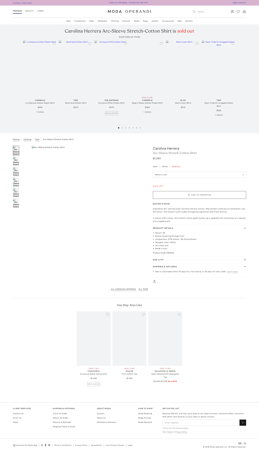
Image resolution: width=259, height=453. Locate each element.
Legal (130, 445)
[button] (118, 127)
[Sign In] (232, 11)
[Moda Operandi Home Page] (129, 12)
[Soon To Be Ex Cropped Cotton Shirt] (219, 67)
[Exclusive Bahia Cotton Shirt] (94, 338)
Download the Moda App (26, 445)
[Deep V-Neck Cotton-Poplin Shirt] (147, 67)
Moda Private (144, 418)
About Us (101, 418)
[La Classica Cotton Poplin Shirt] (40, 67)
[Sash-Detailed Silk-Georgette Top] (165, 338)
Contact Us (18, 413)
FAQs (15, 422)
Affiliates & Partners (107, 422)
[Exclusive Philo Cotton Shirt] (112, 67)
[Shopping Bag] (244, 11)
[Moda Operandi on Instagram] (42, 445)
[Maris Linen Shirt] (183, 67)
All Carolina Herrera (123, 289)
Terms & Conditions (63, 445)
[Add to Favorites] (54, 43)
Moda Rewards (145, 413)
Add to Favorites (201, 195)
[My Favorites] (238, 11)
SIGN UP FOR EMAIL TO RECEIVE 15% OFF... (129, 3)
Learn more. (232, 271)
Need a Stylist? (239, 3)
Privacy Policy (81, 445)
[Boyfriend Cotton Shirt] (76, 67)
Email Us (17, 418)
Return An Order (60, 418)
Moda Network (145, 422)
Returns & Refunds (62, 422)
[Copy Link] (199, 281)
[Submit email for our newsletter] (243, 423)
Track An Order (60, 413)
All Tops (143, 289)
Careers (101, 413)
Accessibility (96, 445)
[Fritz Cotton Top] (130, 338)
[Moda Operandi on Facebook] (45, 445)
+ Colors (40, 112)
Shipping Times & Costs (64, 426)
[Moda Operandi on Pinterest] (49, 445)
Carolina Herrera (166, 148)
